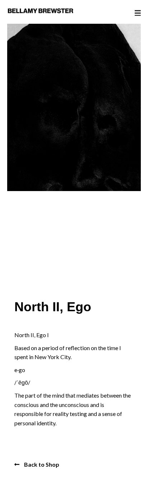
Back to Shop (41, 464)
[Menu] (138, 13)
